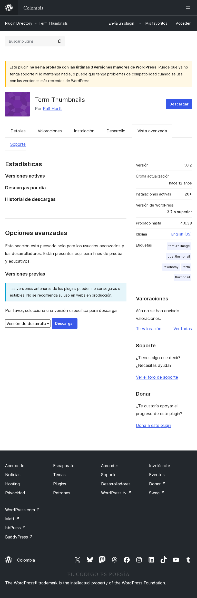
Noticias (13, 474)
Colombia (26, 560)
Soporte (18, 144)
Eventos (157, 474)
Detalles (18, 130)
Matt (12, 518)
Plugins (59, 483)
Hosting (12, 483)
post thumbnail (179, 256)
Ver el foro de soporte (157, 377)
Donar (157, 483)
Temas (59, 474)
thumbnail (182, 277)
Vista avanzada (152, 130)
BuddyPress (19, 537)
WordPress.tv (116, 492)
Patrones (61, 492)
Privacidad (15, 492)
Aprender (109, 465)
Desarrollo (115, 130)
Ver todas (182, 328)
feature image (179, 246)
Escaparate (63, 465)
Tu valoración (148, 328)
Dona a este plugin (153, 425)
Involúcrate (159, 465)
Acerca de (14, 465)
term (186, 267)
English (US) (181, 234)
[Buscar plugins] (59, 41)
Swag (157, 492)
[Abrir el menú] (189, 7)
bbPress (15, 527)
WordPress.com (22, 509)
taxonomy (171, 267)
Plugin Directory (18, 23)
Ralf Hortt (52, 108)
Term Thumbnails (60, 99)
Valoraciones (50, 130)
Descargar (179, 104)
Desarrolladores (116, 483)
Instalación (84, 130)
